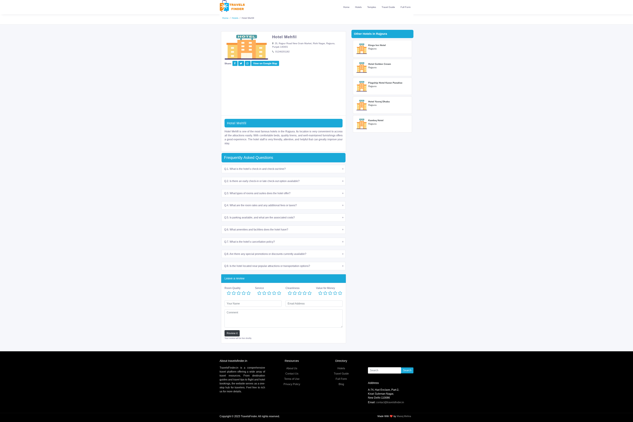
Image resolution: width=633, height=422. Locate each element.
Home (346, 7)
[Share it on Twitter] (241, 63)
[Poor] (233, 293)
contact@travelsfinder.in (390, 402)
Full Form (406, 7)
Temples (371, 7)
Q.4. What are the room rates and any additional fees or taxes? (260, 205)
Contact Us (291, 373)
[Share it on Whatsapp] (247, 63)
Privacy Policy (292, 384)
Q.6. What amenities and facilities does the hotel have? (256, 229)
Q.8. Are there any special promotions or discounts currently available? (265, 254)
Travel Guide (388, 7)
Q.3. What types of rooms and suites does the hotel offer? (257, 193)
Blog (341, 384)
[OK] (238, 293)
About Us (291, 368)
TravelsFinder (249, 416)
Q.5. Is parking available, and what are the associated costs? (259, 217)
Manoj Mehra (404, 416)
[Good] (243, 293)
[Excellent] (248, 293)
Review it (232, 333)
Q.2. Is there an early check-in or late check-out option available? (262, 181)
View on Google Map (265, 63)
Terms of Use (292, 378)
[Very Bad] (228, 293)
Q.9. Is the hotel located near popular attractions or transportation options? (267, 266)
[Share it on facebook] (234, 63)
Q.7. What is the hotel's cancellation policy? (249, 241)
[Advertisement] (283, 92)
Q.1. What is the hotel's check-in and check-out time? (255, 168)
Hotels (358, 7)
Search (407, 370)
